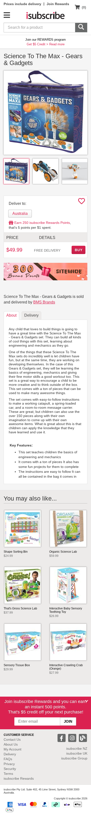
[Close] (86, 701)
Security (10, 769)
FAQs (8, 759)
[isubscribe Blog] (82, 738)
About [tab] (11, 315)
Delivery (10, 754)
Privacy (9, 764)
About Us (11, 744)
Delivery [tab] (31, 315)
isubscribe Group (74, 758)
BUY (79, 250)
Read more (57, 44)
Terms (8, 774)
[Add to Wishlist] (81, 202)
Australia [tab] (20, 213)
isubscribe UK (76, 753)
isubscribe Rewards (19, 778)
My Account (12, 749)
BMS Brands (44, 302)
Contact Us (12, 739)
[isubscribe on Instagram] (72, 738)
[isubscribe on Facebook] (62, 738)
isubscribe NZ (76, 748)
